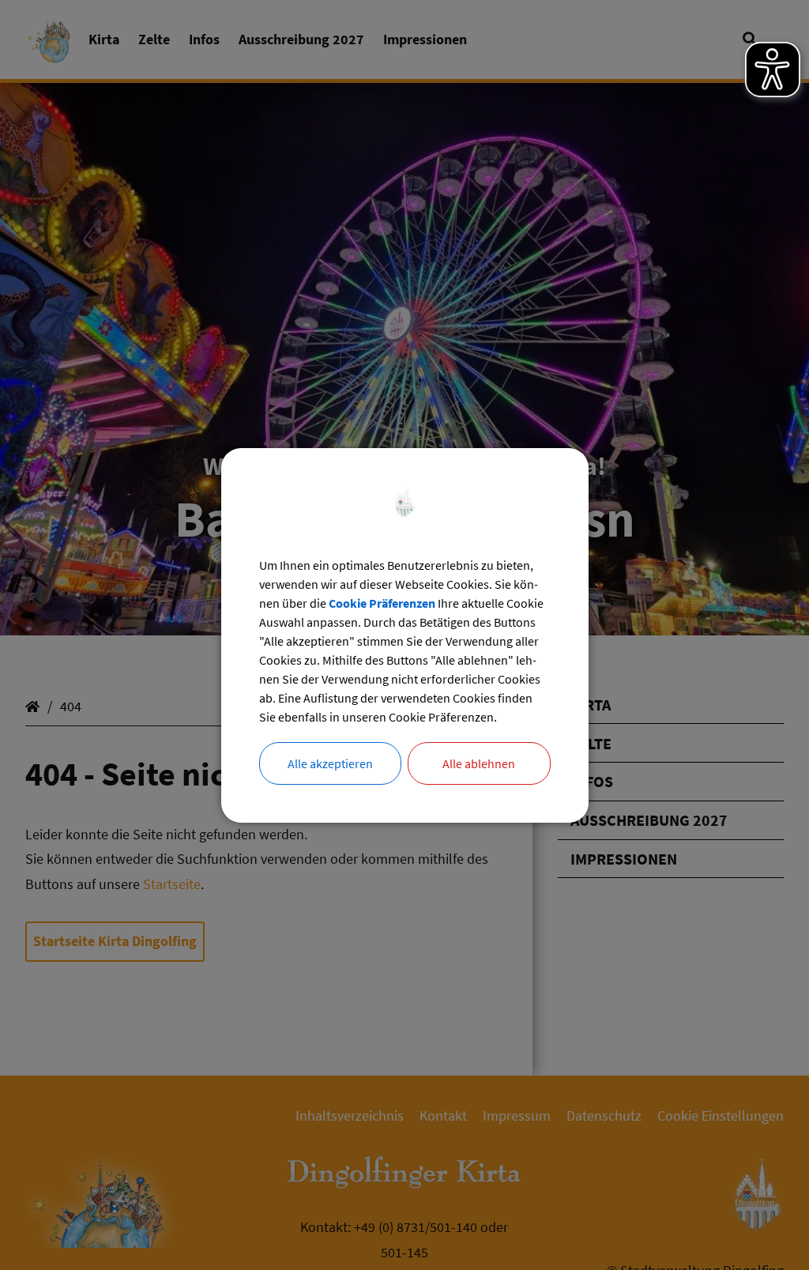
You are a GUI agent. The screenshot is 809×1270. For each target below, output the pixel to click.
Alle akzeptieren (330, 763)
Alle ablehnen (478, 763)
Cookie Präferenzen (382, 603)
